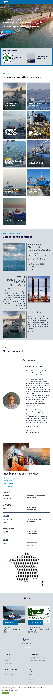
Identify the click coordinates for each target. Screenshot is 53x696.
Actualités (6, 627)
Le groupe (31, 679)
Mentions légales (9, 674)
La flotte (31, 677)
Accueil (30, 671)
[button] (4, 603)
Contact (7, 671)
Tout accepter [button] (5, 692)
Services (30, 674)
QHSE (30, 682)
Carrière (30, 685)
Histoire (39, 627)
